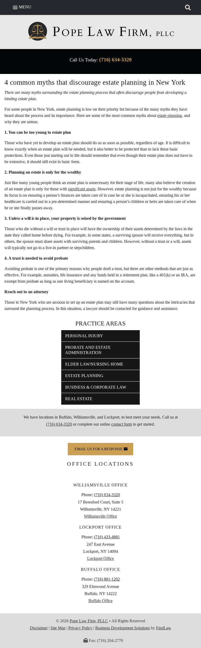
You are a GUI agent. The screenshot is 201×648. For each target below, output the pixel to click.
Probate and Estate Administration (88, 350)
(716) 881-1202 (107, 579)
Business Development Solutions (122, 628)
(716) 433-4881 (107, 537)
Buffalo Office (100, 600)
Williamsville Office (100, 516)
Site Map (58, 628)
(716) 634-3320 (115, 59)
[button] (21, 7)
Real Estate (78, 399)
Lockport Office (100, 558)
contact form (121, 424)
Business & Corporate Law (95, 387)
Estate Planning (84, 375)
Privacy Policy (80, 628)
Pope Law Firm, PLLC (89, 621)
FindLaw (163, 628)
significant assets (82, 189)
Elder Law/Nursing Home (94, 364)
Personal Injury (84, 336)
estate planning (169, 115)
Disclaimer (39, 628)
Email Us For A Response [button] (99, 449)
